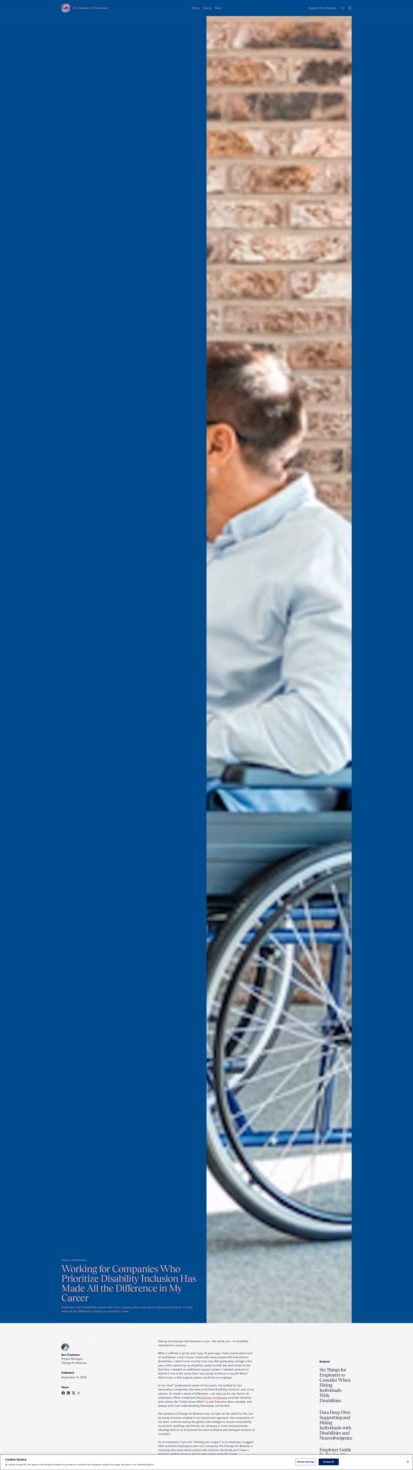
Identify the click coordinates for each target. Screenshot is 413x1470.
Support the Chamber (322, 8)
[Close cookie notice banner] (407, 1461)
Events (207, 8)
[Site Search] (343, 8)
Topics (195, 8)
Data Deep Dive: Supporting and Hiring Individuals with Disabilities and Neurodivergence (335, 1425)
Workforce (78, 1260)
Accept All (328, 1461)
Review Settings (305, 1461)
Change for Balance (214, 1397)
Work (218, 8)
